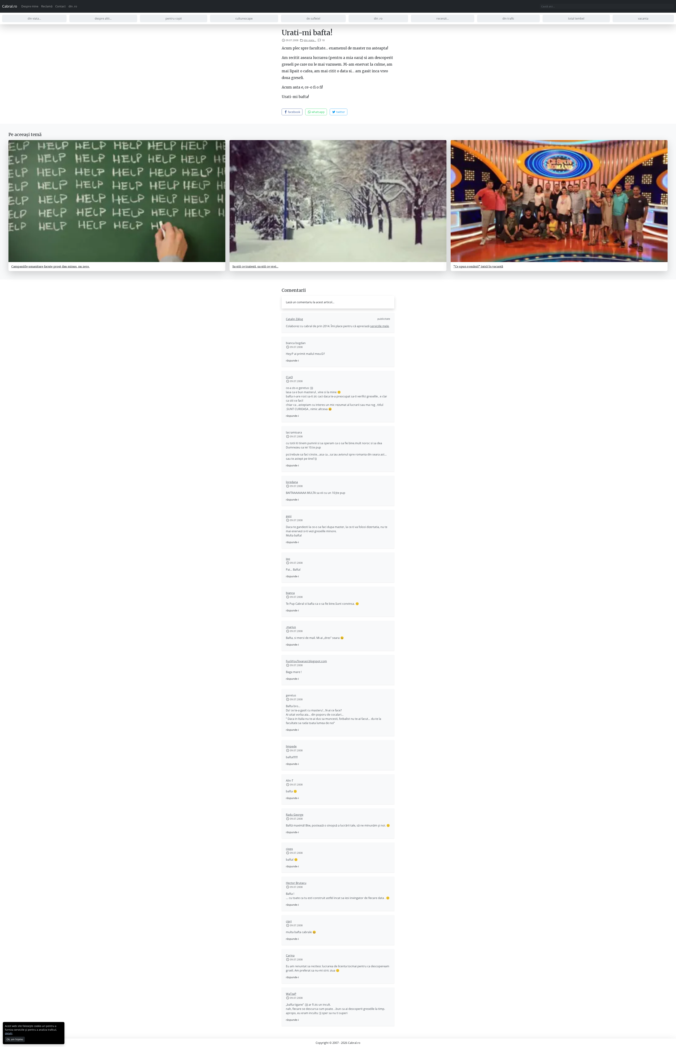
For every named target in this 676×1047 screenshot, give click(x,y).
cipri (289, 921)
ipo (288, 559)
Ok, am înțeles (15, 1039)
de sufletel (313, 18)
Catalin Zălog (294, 319)
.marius (291, 627)
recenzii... (442, 18)
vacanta (643, 18)
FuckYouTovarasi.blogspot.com (306, 661)
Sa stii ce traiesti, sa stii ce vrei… (255, 266)
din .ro (72, 6)
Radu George (294, 815)
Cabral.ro (9, 6)
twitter (340, 112)
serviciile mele (379, 326)
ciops (289, 849)
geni (289, 516)
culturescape (244, 18)
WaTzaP (291, 994)
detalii (8, 1033)
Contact (60, 6)
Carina (290, 955)
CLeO (289, 377)
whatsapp (318, 112)
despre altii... (103, 18)
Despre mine (29, 6)
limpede (291, 746)
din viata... (34, 18)
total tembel (576, 18)
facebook (293, 112)
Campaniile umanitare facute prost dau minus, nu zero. (50, 266)
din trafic (508, 18)
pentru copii (173, 18)
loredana (292, 482)
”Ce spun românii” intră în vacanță (478, 266)
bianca (290, 593)
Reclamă (46, 6)
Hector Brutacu (296, 883)
